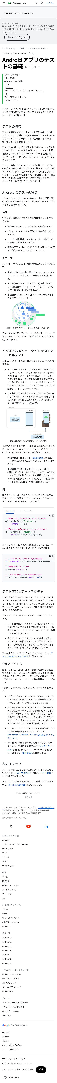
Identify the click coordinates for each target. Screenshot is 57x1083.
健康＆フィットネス (10, 885)
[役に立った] (29, 54)
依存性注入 (27, 753)
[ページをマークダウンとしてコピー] (34, 67)
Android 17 (6, 937)
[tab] (9, 511)
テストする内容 (22, 773)
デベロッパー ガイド (10, 978)
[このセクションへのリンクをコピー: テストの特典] (24, 126)
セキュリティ (7, 849)
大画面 (5, 909)
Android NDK (7, 991)
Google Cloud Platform (12, 1045)
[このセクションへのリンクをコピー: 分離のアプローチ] (25, 664)
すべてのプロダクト (10, 1049)
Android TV (7, 926)
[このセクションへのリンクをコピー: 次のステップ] (24, 764)
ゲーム (5, 877)
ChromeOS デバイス (10, 918)
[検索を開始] (36, 3)
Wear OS (6, 914)
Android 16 (6, 942)
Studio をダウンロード (11, 987)
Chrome (5, 1036)
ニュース (5, 857)
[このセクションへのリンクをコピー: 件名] (10, 212)
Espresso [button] (9, 511)
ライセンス (20, 1059)
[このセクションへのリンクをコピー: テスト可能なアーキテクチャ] (46, 591)
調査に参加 (6, 1015)
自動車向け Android (10, 922)
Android (5, 840)
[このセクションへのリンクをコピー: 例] (7, 489)
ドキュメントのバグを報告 (13, 1007)
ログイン (50, 3)
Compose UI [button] (26, 511)
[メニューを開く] (4, 3)
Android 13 (6, 954)
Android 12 (6, 959)
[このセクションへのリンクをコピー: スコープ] (15, 258)
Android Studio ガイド (11, 974)
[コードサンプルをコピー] (53, 515)
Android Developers (9, 48)
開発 (22, 48)
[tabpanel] (28, 526)
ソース (5, 853)
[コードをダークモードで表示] (50, 515)
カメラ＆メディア (9, 890)
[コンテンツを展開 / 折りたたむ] (20, 75)
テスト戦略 (45, 773)
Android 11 (6, 963)
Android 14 (6, 950)
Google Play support (10, 1011)
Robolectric (37, 458)
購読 (41, 1069)
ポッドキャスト (8, 866)
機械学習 (6, 881)
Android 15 (6, 946)
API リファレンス (9, 983)
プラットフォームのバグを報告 (15, 1002)
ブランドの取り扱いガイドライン (18, 1063)
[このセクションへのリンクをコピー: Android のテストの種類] (40, 192)
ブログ (5, 861)
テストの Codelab (16, 785)
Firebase (5, 1041)
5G (3, 898)
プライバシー (7, 894)
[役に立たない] (33, 54)
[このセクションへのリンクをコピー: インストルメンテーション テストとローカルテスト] (27, 355)
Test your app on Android (18, 13)
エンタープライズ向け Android (15, 844)
